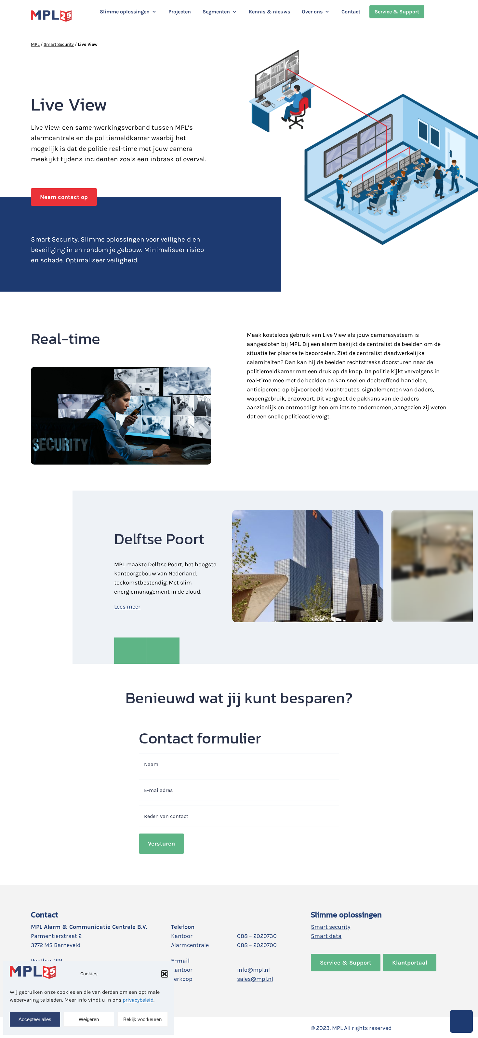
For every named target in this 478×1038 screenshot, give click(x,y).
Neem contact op (64, 197)
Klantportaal (409, 962)
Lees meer (127, 606)
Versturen (161, 843)
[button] (164, 974)
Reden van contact (166, 816)
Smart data (326, 935)
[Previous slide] (130, 650)
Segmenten (216, 11)
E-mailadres (158, 790)
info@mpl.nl (253, 969)
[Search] (443, 16)
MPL (35, 44)
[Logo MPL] (51, 16)
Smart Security (59, 44)
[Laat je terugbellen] (461, 1021)
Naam (151, 764)
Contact (350, 11)
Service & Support (397, 11)
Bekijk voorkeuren (142, 1019)
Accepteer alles (35, 1019)
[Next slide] (163, 650)
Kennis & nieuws (269, 11)
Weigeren (89, 1019)
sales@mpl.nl (255, 978)
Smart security (330, 926)
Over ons (312, 11)
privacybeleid (138, 1000)
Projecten (179, 11)
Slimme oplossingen (125, 11)
